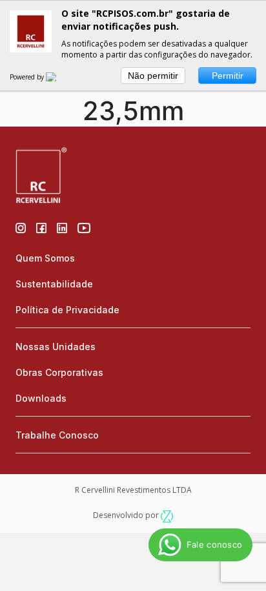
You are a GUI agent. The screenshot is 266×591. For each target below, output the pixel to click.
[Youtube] (83, 226)
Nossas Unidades (55, 346)
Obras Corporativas (59, 372)
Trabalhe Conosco (57, 435)
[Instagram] (20, 226)
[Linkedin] (62, 226)
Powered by (28, 76)
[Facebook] (41, 226)
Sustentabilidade (54, 283)
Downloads (40, 398)
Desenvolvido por (127, 515)
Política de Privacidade (67, 309)
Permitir (227, 75)
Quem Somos (45, 258)
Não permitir (153, 75)
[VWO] (59, 76)
